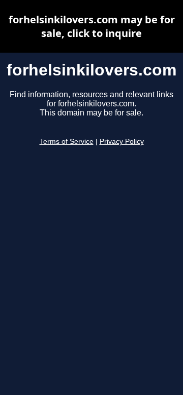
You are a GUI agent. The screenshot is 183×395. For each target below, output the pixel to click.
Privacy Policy (122, 141)
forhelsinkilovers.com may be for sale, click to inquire (92, 26)
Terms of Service (67, 141)
